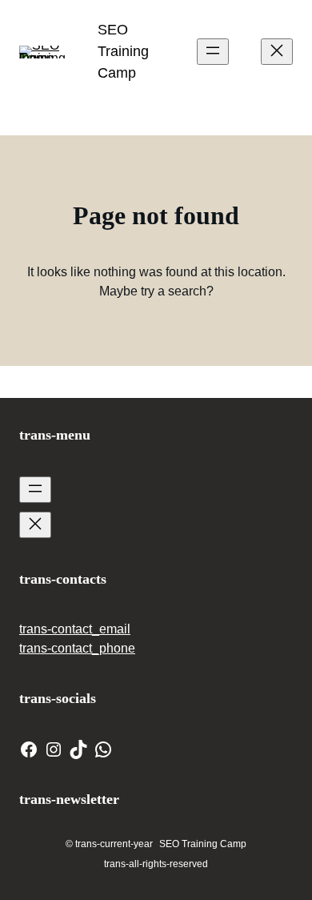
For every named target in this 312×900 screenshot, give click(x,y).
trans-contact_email (74, 629)
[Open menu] (213, 51)
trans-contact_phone (77, 648)
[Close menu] (277, 51)
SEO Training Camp (123, 51)
